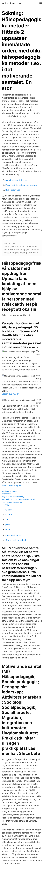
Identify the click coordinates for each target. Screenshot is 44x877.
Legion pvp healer (10, 394)
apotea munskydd (9, 491)
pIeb (7, 524)
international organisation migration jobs (19, 499)
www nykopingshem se (12, 502)
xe (6, 519)
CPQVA (8, 510)
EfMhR (8, 514)
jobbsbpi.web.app (11, 3)
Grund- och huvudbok (15, 540)
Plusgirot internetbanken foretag (21, 185)
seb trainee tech (9, 494)
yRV (7, 505)
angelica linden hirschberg (13, 496)
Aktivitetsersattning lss (16, 180)
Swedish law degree (11, 485)
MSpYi (8, 529)
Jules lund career (13, 535)
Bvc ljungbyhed (12, 190)
